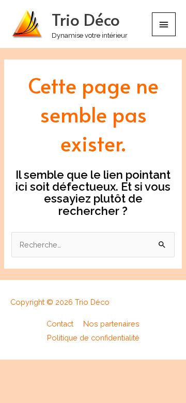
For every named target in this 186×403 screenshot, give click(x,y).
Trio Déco (86, 19)
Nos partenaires (111, 323)
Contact (60, 323)
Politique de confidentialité (93, 337)
